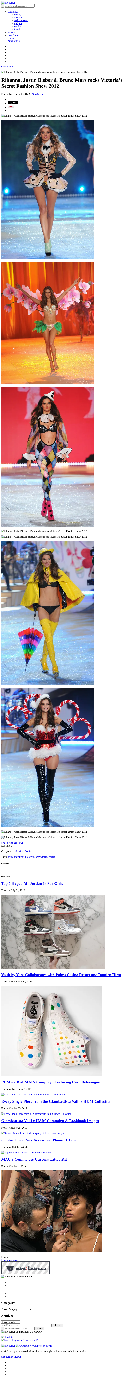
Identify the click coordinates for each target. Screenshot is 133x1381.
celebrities (19, 851)
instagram (13, 35)
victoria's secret (47, 856)
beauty (17, 14)
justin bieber (25, 856)
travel (17, 29)
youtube (12, 32)
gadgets (18, 23)
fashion (18, 17)
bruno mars (13, 856)
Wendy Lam (38, 94)
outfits (17, 26)
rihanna (35, 856)
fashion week (21, 20)
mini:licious (14, 40)
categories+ (13, 11)
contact (11, 38)
